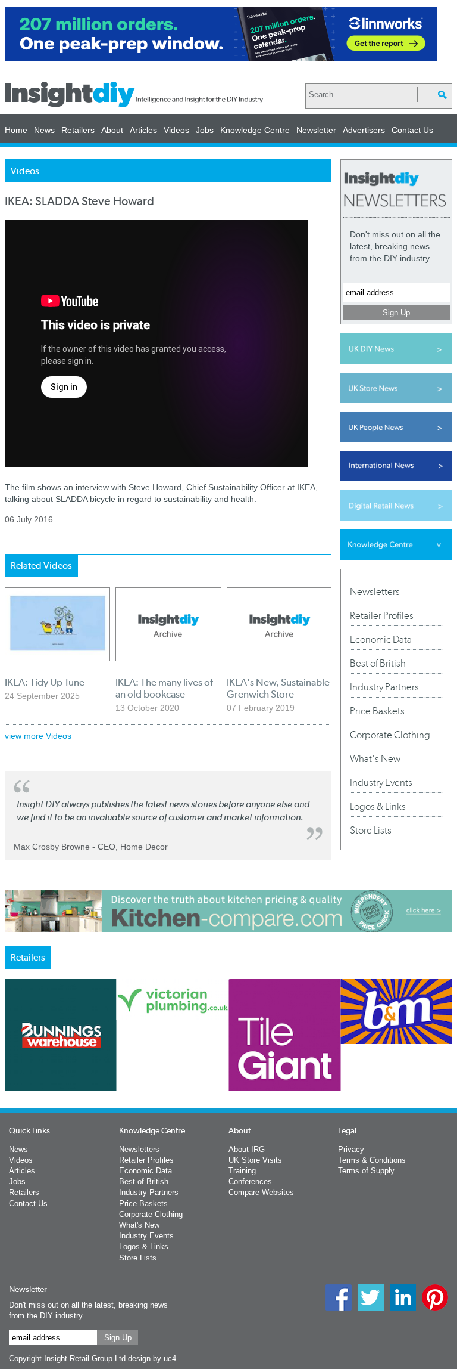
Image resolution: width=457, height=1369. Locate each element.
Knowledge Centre (255, 130)
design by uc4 (152, 1358)
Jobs (205, 130)
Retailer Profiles (382, 615)
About (112, 130)
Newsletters (375, 591)
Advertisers (364, 130)
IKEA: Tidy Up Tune (44, 682)
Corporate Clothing (390, 735)
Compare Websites (261, 1192)
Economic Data (381, 639)
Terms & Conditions (372, 1160)
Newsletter (316, 130)
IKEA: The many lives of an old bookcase (164, 688)
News (44, 130)
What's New (375, 758)
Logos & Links (378, 806)
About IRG (246, 1149)
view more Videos (38, 736)
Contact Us (412, 130)
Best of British (378, 663)
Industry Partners (384, 687)
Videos (176, 130)
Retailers (78, 130)
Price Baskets (377, 711)
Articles (143, 130)
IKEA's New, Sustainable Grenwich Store (278, 688)
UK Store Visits (255, 1160)
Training (242, 1170)
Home (16, 130)
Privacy (351, 1149)
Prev (11, 1078)
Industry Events (381, 782)
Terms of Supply (366, 1170)
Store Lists (371, 830)
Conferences (250, 1181)
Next (343, 1078)
